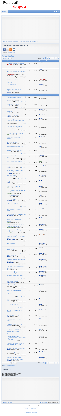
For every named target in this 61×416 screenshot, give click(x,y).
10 (18, 178)
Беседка (8, 65)
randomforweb (10, 215)
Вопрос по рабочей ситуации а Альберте (16, 267)
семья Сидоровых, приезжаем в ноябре (16, 260)
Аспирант (9, 325)
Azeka (40, 342)
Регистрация (9, 13)
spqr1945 (41, 84)
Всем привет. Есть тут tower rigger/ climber (15, 248)
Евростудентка (42, 266)
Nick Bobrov (9, 173)
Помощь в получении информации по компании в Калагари (15, 219)
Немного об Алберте (13, 104)
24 (23, 301)
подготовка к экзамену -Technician (13, 137)
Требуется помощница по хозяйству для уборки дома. (15, 358)
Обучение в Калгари (13, 115)
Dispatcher (41, 253)
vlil (40, 146)
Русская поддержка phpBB (30, 408)
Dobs (40, 186)
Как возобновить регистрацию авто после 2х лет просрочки (15, 171)
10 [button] (56, 58)
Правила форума (11, 84)
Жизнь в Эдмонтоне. (13, 299)
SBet (40, 318)
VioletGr (8, 143)
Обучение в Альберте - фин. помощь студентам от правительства (15, 331)
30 (18, 287)
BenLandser (9, 200)
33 (23, 287)
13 (23, 178)
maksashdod (9, 158)
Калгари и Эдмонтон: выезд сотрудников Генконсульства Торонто (15, 120)
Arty (25, 407)
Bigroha (8, 316)
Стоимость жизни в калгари (15, 275)
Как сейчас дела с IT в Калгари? (15, 161)
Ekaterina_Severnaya (11, 282)
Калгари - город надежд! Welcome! (14, 90)
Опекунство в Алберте (13, 186)
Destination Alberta (11, 239)
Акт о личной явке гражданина (16, 348)
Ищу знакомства (11, 199)
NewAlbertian (42, 175)
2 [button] (47, 58)
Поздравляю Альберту (13, 166)
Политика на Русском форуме (15, 63)
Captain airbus (42, 290)
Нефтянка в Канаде (12, 203)
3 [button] (49, 58)
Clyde (40, 118)
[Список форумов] (14, 5)
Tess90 (8, 196)
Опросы (11, 75)
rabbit (40, 247)
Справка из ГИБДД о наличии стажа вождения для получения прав (16, 236)
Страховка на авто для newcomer (16, 214)
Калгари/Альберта (8, 56)
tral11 (8, 345)
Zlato (8, 134)
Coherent (8, 256)
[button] (43, 58)
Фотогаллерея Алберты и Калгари (14, 98)
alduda (40, 280)
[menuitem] (54, 11)
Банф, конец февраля (13, 272)
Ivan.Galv (41, 217)
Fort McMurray (11, 352)
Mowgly (41, 229)
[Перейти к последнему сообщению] (42, 62)
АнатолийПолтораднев (12, 232)
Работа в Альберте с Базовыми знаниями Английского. (16, 225)
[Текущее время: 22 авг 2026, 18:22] (57, 42)
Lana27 (8, 321)
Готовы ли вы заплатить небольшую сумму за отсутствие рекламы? (16, 71)
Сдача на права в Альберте (14, 150)
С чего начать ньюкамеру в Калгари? (14, 110)
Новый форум (9, 82)
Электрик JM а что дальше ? (15, 146)
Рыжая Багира (10, 129)
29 (18, 183)
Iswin (8, 276)
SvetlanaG (41, 234)
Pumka (40, 329)
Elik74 (8, 187)
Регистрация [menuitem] (59, 12)
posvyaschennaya (10, 227)
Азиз (8, 250)
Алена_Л (8, 151)
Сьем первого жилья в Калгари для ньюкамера (16, 254)
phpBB (28, 405)
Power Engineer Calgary (13, 315)
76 (23, 101)
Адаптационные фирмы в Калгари (14, 209)
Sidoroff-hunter (10, 262)
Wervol (40, 161)
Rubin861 (9, 334)
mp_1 (40, 323)
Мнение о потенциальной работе (14, 310)
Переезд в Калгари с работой (15, 133)
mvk (7, 147)
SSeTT (8, 300)
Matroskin (9, 92)
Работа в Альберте (12, 285)
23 (21, 301)
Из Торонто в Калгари (13, 195)
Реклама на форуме (12, 79)
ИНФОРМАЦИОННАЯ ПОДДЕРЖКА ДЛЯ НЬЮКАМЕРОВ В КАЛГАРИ (16, 338)
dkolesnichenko (10, 204)
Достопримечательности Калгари (14, 319)
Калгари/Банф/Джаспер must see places (16, 156)
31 (21, 183)
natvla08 (41, 208)
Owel (40, 125)
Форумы (5, 11)
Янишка (41, 284)
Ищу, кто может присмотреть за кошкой (16, 191)
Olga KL (8, 222)
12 (21, 178)
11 (23, 264)
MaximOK (41, 97)
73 (18, 101)
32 (23, 183)
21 (18, 301)
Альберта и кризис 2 (13, 304)
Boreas (8, 167)
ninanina (8, 349)
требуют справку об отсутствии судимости (16, 230)
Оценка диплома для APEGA (15, 324)
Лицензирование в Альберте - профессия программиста (15, 343)
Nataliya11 (41, 136)
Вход (3, 13)
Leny (8, 244)
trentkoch (9, 211)
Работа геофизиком (12, 281)
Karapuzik (9, 360)
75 (21, 101)
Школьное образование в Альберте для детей (14, 126)
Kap (7, 269)
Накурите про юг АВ (12, 181)
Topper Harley (9, 64)
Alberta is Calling (11, 175)
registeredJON (42, 243)
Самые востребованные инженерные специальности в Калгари (15, 292)
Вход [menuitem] (57, 12)
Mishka (40, 150)
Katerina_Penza (10, 340)
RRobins (41, 336)
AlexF (40, 62)
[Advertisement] (32, 28)
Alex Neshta (41, 155)
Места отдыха (11, 243)
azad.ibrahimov (10, 193)
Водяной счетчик (12, 142)
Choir (40, 190)
